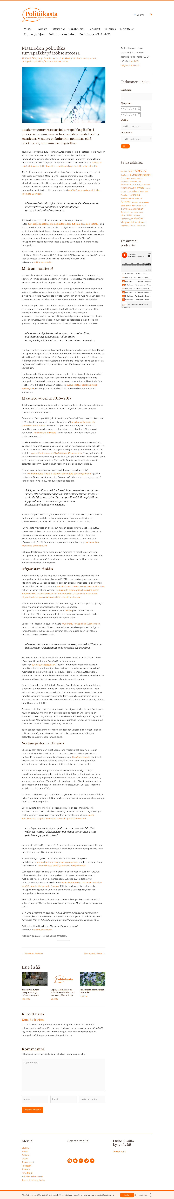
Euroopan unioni (140, 174)
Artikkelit (66, 58)
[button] (151, 14)
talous (135, 202)
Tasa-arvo (126, 205)
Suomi (92, 58)
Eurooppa (125, 178)
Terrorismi (136, 205)
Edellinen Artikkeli (32, 953)
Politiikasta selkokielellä (95, 34)
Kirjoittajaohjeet (34, 34)
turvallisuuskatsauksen (43, 664)
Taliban (68, 610)
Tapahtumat (76, 29)
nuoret (147, 188)
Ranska (124, 195)
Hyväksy (127, 1195)
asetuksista (109, 1195)
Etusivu (25, 1147)
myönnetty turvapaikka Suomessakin (81, 623)
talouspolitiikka (144, 202)
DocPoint (125, 175)
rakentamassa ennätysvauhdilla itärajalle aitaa (61, 865)
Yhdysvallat (127, 222)
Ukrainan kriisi (138, 212)
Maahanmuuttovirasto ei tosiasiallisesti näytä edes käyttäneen (59, 473)
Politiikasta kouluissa (62, 34)
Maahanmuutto (80, 58)
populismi (133, 191)
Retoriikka (134, 194)
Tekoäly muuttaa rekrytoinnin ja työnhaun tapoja (30, 992)
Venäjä (138, 218)
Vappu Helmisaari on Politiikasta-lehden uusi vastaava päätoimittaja (63, 992)
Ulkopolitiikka (126, 215)
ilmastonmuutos (128, 184)
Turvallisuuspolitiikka (132, 208)
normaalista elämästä (45, 432)
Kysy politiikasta (143, 184)
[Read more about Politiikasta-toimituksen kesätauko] (92, 978)
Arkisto (43, 29)
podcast (123, 192)
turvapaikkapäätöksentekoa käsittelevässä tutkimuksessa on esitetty (63, 223)
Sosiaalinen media (127, 198)
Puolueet (144, 191)
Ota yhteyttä (119, 1151)
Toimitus (110, 29)
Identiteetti (124, 181)
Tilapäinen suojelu (81, 757)
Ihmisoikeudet (135, 181)
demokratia (137, 170)
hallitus (133, 178)
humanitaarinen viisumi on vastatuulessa (57, 862)
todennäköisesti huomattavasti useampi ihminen (79, 586)
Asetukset (143, 1195)
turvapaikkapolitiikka (32, 61)
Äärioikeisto (141, 226)
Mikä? (27, 29)
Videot (25, 1158)
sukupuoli (138, 198)
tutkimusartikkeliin (42, 262)
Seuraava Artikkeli (94, 953)
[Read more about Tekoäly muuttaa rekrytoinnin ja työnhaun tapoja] (35, 978)
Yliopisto (142, 222)
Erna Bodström (51, 58)
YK (136, 222)
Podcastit (94, 29)
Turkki (144, 206)
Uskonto (137, 215)
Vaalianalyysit (127, 218)
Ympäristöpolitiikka (128, 225)
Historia (140, 178)
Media (140, 187)
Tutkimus (125, 212)
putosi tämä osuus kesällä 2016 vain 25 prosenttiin (56, 453)
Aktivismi (124, 171)
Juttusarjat (58, 29)
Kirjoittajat (127, 29)
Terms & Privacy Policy (33, 1180)
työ (131, 212)
